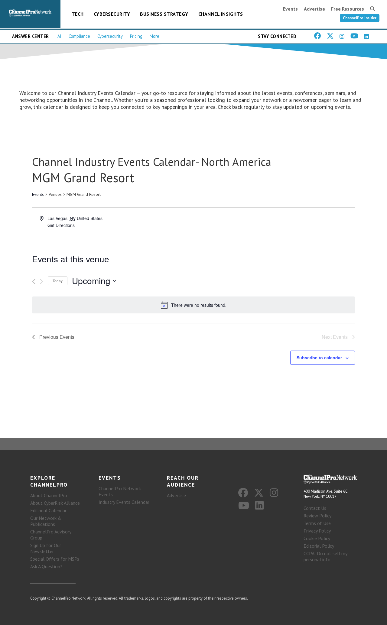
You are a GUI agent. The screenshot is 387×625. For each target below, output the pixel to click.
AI (59, 36)
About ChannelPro (48, 495)
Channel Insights (220, 14)
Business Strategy (164, 14)
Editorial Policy (319, 546)
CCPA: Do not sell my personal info (325, 556)
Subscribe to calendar (319, 358)
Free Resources (347, 9)
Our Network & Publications (46, 521)
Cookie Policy (317, 538)
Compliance (79, 36)
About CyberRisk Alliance (55, 503)
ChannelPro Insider (359, 18)
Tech (78, 14)
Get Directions (61, 225)
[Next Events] (41, 281)
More (154, 36)
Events (290, 9)
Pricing (136, 36)
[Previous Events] (33, 281)
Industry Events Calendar (124, 502)
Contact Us (315, 508)
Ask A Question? (46, 566)
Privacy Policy (317, 531)
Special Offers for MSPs (54, 559)
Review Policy (317, 516)
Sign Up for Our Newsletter (45, 548)
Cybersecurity (112, 14)
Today (58, 280)
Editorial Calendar (48, 510)
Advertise (314, 9)
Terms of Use (317, 523)
